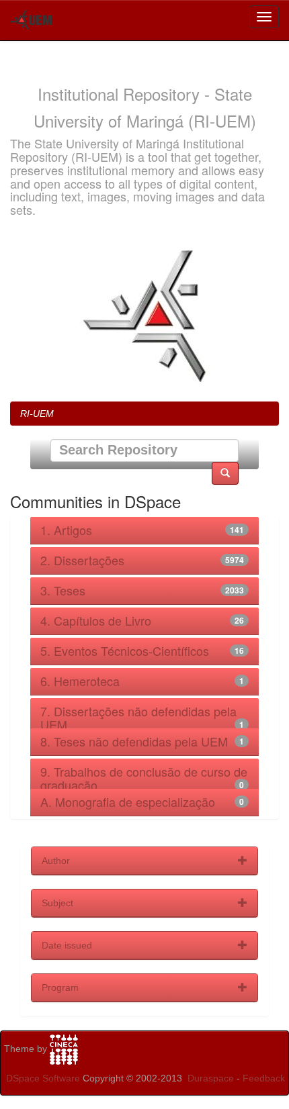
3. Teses (62, 590)
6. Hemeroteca (80, 680)
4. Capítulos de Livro (95, 620)
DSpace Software (43, 1078)
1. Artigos (66, 529)
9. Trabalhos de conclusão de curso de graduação (143, 778)
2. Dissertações (82, 560)
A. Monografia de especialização (127, 801)
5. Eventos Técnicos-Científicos (124, 650)
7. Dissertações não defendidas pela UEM (138, 717)
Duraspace (211, 1078)
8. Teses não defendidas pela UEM (134, 741)
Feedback (264, 1078)
